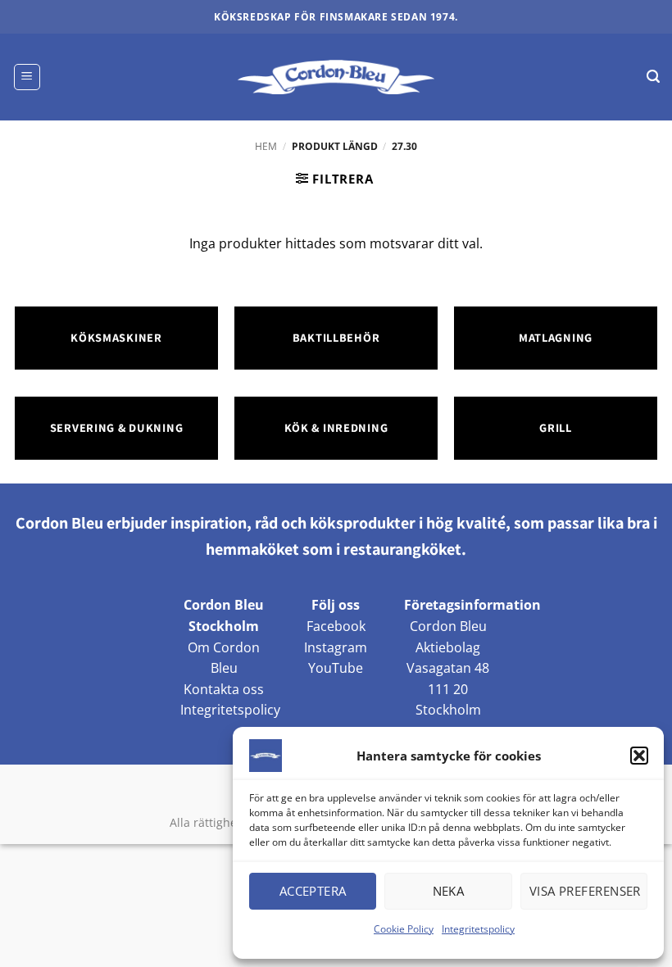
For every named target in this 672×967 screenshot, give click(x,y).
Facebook (336, 626)
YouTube (335, 668)
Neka (449, 891)
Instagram (335, 647)
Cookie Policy (404, 929)
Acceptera (313, 891)
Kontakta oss (224, 689)
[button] (639, 755)
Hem (266, 146)
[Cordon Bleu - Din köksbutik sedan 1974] (336, 77)
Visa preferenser (585, 891)
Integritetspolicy (478, 929)
